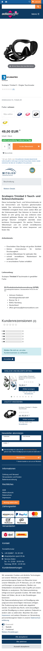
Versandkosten (28, 393)
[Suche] (38, 7)
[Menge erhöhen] (9, 145)
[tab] (21, 181)
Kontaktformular (8, 549)
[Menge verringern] (9, 148)
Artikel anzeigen (29, 389)
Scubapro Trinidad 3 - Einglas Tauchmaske (28, 408)
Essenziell (9, 624)
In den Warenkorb (26, 146)
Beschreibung (9, 182)
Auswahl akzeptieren (21, 646)
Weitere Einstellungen (10, 632)
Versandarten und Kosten (12, 477)
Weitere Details (9, 189)
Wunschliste (8, 153)
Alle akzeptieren (22, 637)
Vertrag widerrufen (11, 502)
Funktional (9, 629)
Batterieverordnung (9, 479)
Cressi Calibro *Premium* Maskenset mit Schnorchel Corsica (27, 378)
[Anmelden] (2, 2)
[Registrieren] (7, 2)
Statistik (8, 627)
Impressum (6, 615)
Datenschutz (7, 495)
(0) (13, 89)
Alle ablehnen (21, 642)
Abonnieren (20, 457)
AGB (4, 490)
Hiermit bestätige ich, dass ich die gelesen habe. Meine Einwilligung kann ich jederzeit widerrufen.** (22, 450)
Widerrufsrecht (7, 492)
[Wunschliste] (29, 2)
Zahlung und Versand (10, 474)
